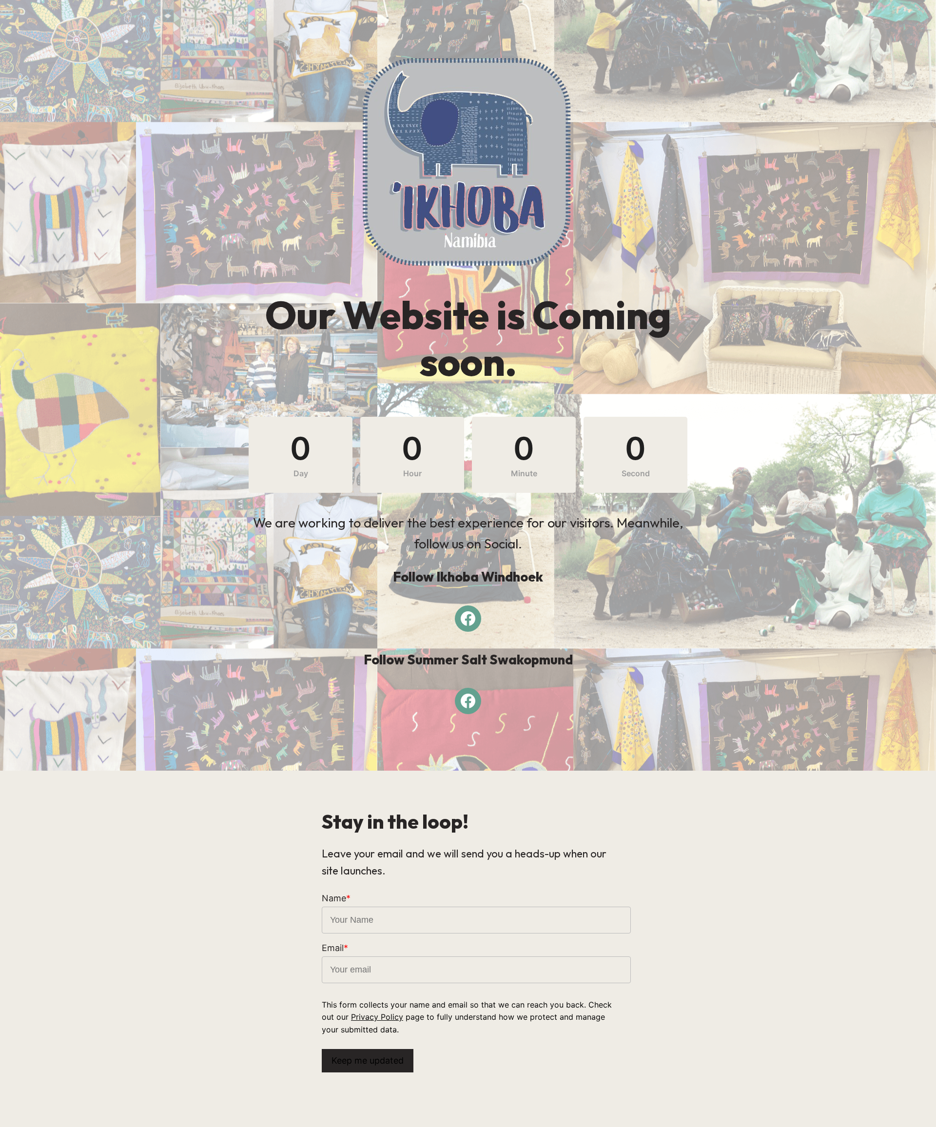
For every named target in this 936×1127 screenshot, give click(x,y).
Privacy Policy (377, 1017)
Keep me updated (368, 1060)
